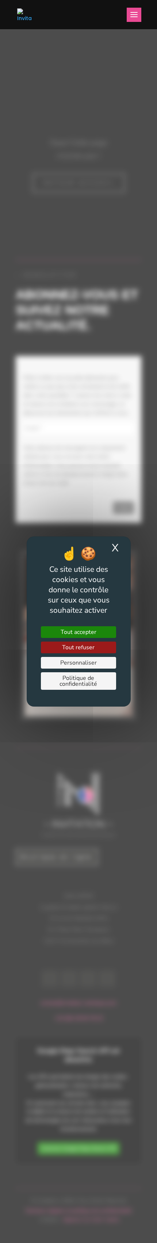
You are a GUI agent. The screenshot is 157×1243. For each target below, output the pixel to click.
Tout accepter (78, 632)
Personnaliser (78, 663)
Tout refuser (78, 647)
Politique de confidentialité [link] (78, 681)
